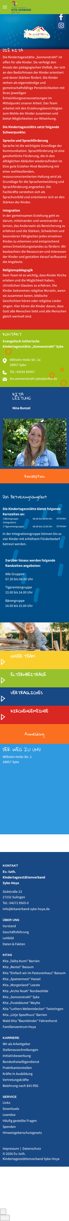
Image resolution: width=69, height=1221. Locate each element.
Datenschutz (31, 1148)
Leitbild (8, 938)
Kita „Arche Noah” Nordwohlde (25, 991)
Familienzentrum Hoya (19, 1026)
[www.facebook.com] (61, 15)
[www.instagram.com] (61, 25)
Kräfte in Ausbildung (18, 1073)
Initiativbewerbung (17, 1055)
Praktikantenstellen (17, 1067)
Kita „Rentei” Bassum (18, 967)
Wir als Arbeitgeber (16, 1044)
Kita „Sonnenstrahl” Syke (21, 997)
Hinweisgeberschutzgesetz (22, 1132)
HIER (3, 1206)
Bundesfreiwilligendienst (21, 1061)
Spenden (9, 1126)
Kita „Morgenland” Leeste (21, 985)
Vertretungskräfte (16, 1079)
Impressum (11, 1148)
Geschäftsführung (16, 932)
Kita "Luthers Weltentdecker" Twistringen (33, 1008)
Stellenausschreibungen (20, 1049)
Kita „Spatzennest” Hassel (22, 979)
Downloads (11, 1108)
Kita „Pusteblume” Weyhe (21, 1002)
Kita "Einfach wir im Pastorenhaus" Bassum (34, 973)
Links (6, 1102)
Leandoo (9, 1114)
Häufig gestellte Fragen (20, 1120)
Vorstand (9, 926)
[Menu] (5, 7)
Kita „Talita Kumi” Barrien (21, 961)
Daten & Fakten (14, 944)
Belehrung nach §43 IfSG (20, 1085)
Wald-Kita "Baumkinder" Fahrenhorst (30, 1020)
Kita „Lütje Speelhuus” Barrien (25, 1014)
